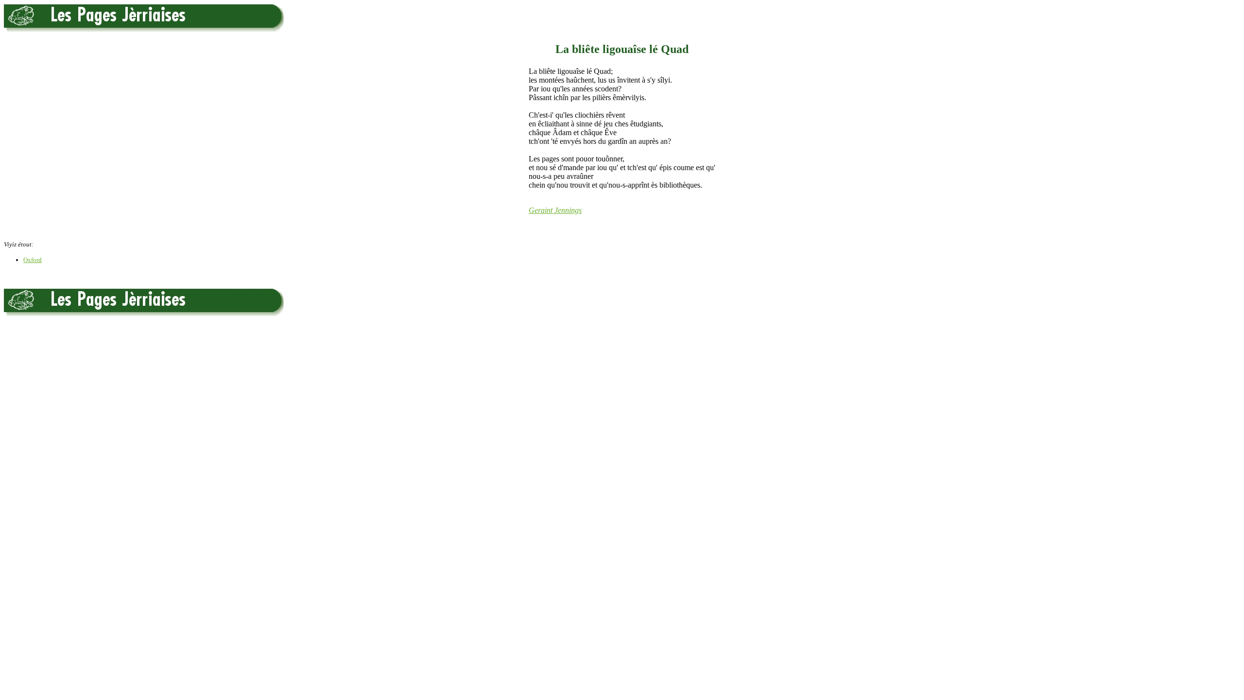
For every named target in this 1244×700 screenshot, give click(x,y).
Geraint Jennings (555, 210)
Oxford (32, 259)
